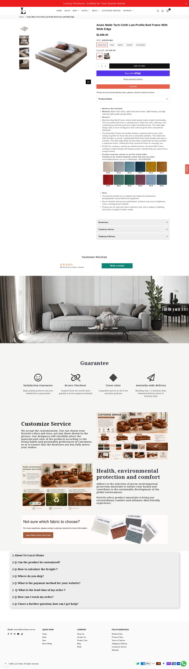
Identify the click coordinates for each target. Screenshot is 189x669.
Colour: (106, 50)
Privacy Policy (117, 637)
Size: (104, 40)
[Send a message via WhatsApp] (184, 664)
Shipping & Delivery (106, 236)
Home (21, 17)
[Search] (158, 11)
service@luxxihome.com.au (24, 629)
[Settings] (162, 11)
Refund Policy (117, 634)
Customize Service (106, 229)
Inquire (133, 87)
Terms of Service (118, 640)
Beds (44, 637)
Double (129, 45)
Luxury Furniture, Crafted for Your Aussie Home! (94, 3)
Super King (102, 45)
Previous (32, 54)
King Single (140, 45)
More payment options (133, 79)
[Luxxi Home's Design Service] (132, 436)
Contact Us (81, 637)
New (44, 640)
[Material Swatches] (94, 529)
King (112, 45)
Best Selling (47, 644)
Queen (120, 45)
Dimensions (103, 222)
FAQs (79, 647)
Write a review (117, 266)
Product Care (82, 640)
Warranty (115, 650)
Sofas (44, 634)
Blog (79, 644)
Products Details (105, 99)
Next (90, 54)
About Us (80, 634)
